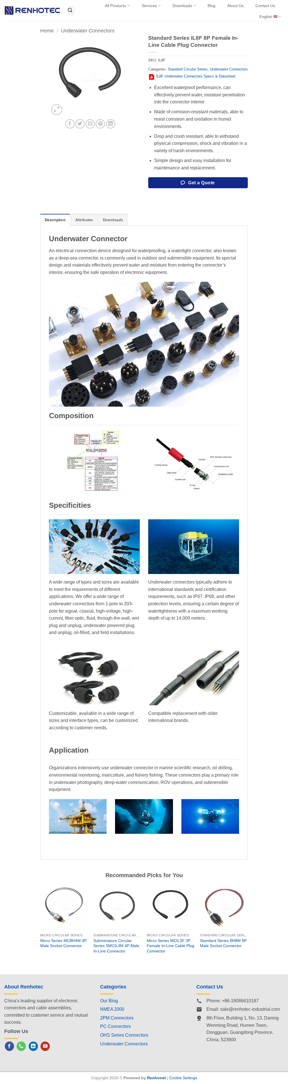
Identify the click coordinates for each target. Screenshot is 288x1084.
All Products (115, 5)
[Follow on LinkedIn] (33, 1046)
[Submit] (70, 10)
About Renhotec (23, 987)
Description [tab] (55, 220)
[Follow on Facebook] (9, 1046)
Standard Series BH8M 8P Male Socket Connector (223, 943)
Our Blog (109, 1000)
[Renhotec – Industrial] (32, 10)
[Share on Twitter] (80, 123)
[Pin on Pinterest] (100, 123)
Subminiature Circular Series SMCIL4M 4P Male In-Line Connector (116, 945)
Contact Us (265, 5)
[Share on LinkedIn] (110, 123)
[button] (56, 109)
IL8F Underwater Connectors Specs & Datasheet (195, 76)
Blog (211, 5)
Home (47, 31)
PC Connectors (115, 1026)
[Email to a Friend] (90, 123)
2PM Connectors (117, 1018)
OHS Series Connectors (124, 1035)
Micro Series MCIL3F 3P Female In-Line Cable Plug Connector (170, 945)
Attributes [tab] (84, 220)
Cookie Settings (183, 1078)
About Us (235, 5)
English (265, 16)
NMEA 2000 (112, 1009)
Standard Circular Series (188, 69)
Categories (113, 987)
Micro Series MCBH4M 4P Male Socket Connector (63, 943)
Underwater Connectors (87, 31)
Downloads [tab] (113, 220)
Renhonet (156, 1078)
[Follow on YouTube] (45, 1046)
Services (149, 5)
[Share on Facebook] (70, 123)
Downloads (182, 5)
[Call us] (21, 1046)
